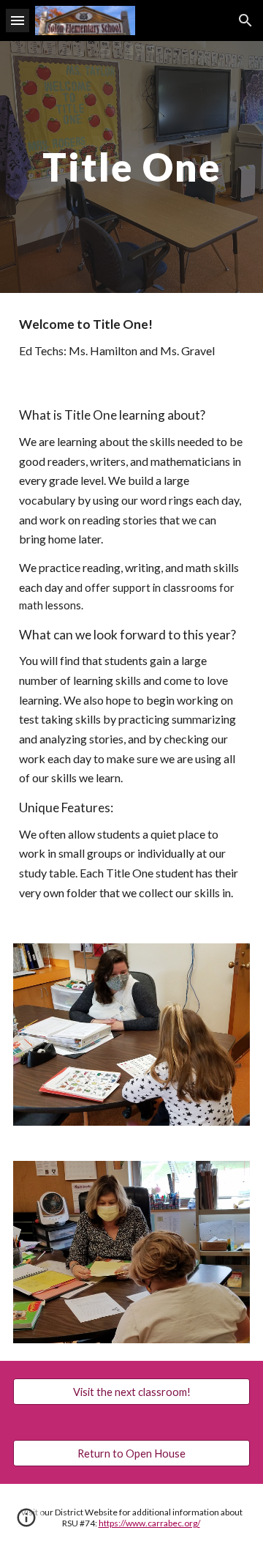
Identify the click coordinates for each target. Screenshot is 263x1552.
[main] (131, 166)
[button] (17, 20)
